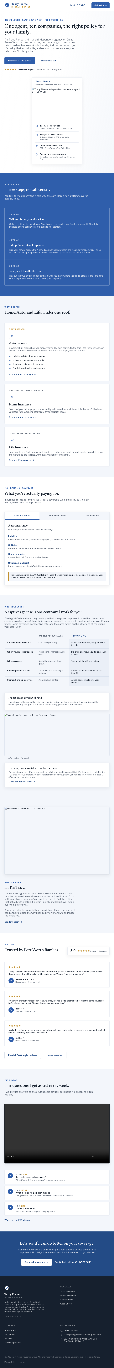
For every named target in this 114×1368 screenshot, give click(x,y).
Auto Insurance (67, 1291)
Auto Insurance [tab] (22, 515)
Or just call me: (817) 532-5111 (75, 1262)
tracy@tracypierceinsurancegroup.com (82, 1334)
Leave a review (55, 1055)
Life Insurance (67, 1299)
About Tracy (10, 1330)
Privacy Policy (10, 1362)
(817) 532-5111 (71, 1330)
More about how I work (20, 781)
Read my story (11, 922)
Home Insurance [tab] (57, 515)
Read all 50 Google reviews (22, 1055)
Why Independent (12, 1342)
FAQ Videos (10, 1334)
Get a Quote (100, 5)
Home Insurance (68, 1295)
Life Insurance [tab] (92, 515)
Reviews (8, 1338)
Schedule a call (48, 60)
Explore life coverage (20, 460)
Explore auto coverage (21, 374)
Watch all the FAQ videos (17, 1220)
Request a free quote (19, 60)
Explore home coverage (21, 417)
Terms (22, 1362)
